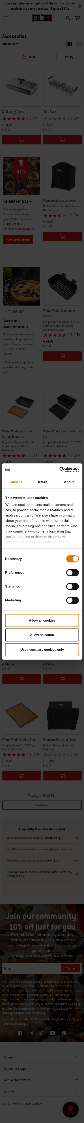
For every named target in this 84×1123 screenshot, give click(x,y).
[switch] (72, 572)
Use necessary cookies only (42, 649)
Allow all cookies (42, 620)
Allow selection (42, 635)
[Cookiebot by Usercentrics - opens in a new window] (60, 469)
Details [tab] (42, 482)
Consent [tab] (15, 482)
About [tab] (69, 482)
